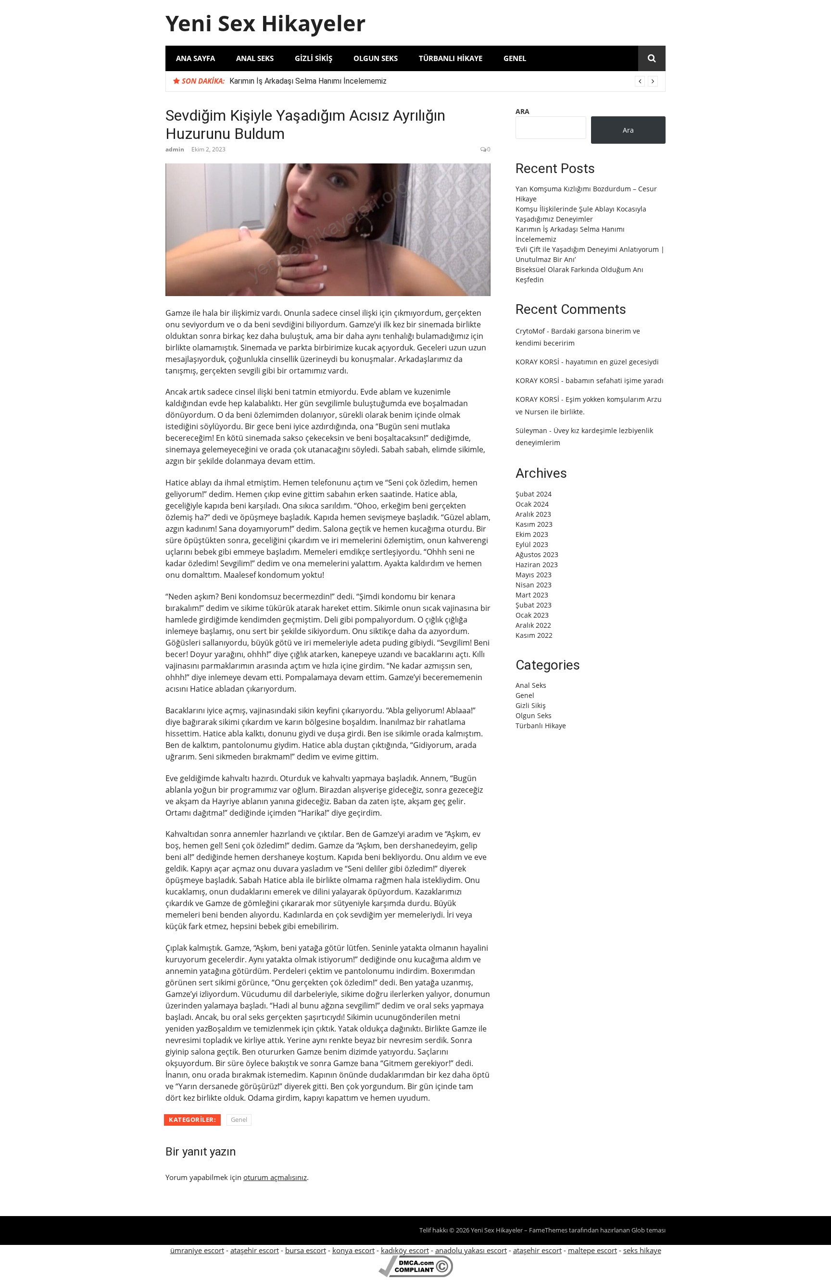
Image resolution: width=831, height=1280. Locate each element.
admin (174, 149)
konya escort (353, 1250)
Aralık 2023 (533, 514)
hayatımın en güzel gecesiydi (612, 361)
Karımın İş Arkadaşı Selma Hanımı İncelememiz (308, 81)
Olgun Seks (375, 58)
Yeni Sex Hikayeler (265, 22)
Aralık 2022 (533, 625)
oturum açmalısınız (275, 1177)
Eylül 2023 (532, 544)
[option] (443, 81)
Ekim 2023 (532, 534)
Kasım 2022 (534, 635)
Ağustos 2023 (537, 554)
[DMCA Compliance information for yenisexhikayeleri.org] (415, 1274)
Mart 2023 (532, 594)
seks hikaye (642, 1250)
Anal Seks (255, 58)
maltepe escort (592, 1250)
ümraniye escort (197, 1250)
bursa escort (305, 1250)
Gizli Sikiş (313, 58)
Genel (515, 58)
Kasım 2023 (534, 524)
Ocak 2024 (532, 504)
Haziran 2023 (537, 564)
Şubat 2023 (534, 604)
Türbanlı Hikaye (450, 58)
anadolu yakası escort (471, 1250)
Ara (522, 111)
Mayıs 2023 (534, 574)
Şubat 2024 (534, 493)
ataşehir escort (254, 1250)
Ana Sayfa (195, 58)
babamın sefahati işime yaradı (615, 380)
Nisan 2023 (534, 584)
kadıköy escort (405, 1250)
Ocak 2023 (532, 615)
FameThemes (548, 1230)
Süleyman (531, 430)
